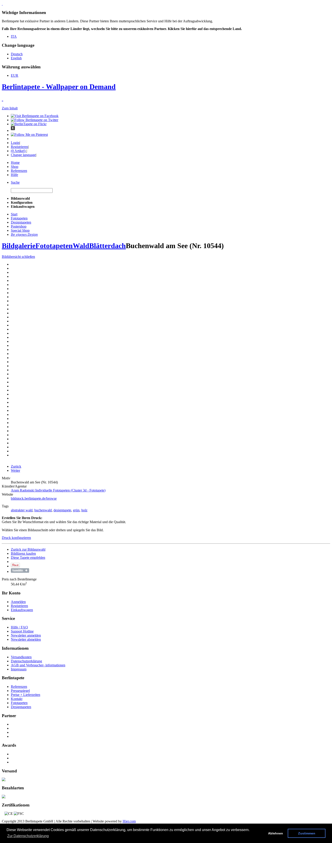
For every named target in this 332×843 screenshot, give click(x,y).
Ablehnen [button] (275, 833)
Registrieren (19, 147)
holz (84, 510)
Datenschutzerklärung (26, 661)
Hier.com (129, 821)
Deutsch (17, 54)
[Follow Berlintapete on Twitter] (34, 120)
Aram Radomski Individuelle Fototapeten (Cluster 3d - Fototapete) (58, 490)
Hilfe (14, 175)
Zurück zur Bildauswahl (28, 549)
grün (76, 510)
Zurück (16, 466)
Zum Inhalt (10, 108)
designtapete (62, 510)
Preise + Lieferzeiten (25, 695)
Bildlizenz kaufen (23, 553)
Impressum (18, 669)
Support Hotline (22, 631)
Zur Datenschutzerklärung (28, 836)
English (16, 58)
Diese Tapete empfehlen (28, 557)
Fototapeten (54, 246)
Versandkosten (21, 657)
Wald (81, 246)
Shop (14, 167)
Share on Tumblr (20, 570)
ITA (14, 36)
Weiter (15, 470)
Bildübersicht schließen (18, 257)
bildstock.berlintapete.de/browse (34, 498)
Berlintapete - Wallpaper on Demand (59, 87)
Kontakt (16, 699)
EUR (14, 75)
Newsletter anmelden (26, 635)
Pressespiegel (20, 691)
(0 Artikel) (18, 151)
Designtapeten (21, 707)
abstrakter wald (22, 510)
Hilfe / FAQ (19, 627)
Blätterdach (107, 246)
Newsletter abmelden (26, 639)
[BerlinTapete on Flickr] (29, 124)
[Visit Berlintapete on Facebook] (34, 116)
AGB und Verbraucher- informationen (38, 665)
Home (15, 162)
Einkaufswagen (22, 610)
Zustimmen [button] (306, 833)
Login (15, 143)
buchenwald (43, 510)
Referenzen (19, 171)
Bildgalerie (18, 246)
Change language (23, 155)
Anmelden (18, 602)
